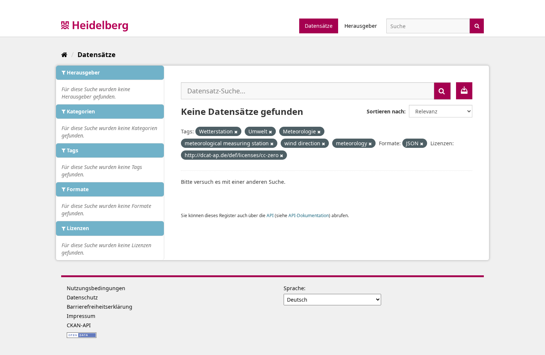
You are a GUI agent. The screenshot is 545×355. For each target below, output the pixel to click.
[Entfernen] (236, 132)
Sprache (294, 288)
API (270, 215)
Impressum (81, 315)
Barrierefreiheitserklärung (99, 306)
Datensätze (319, 25)
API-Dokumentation (308, 215)
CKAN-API (79, 325)
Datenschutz (82, 297)
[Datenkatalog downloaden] (464, 90)
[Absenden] (477, 25)
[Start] (64, 54)
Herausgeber (360, 25)
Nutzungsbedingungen (96, 288)
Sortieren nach (385, 111)
